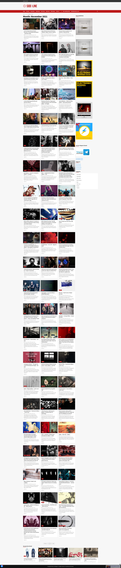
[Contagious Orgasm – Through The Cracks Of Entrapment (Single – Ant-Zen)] (31, 357)
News (24, 11)
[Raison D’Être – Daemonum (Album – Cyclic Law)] (66, 357)
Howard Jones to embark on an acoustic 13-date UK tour (65, 31)
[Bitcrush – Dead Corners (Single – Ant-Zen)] (66, 285)
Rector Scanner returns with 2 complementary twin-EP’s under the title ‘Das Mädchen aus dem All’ (66, 412)
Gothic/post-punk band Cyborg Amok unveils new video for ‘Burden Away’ (49, 270)
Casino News (79, 174)
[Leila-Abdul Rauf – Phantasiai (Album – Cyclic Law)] (31, 404)
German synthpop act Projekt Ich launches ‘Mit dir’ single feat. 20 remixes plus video (30, 199)
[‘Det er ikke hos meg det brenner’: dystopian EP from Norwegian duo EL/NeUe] (49, 47)
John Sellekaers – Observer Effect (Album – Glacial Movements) (66, 102)
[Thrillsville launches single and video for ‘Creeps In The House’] (31, 262)
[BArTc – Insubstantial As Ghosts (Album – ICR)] (49, 166)
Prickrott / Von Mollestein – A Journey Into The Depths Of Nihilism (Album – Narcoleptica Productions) (31, 246)
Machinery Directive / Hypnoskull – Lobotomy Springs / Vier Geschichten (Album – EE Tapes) (48, 102)
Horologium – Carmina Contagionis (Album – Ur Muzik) (31, 173)
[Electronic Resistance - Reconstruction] (84, 110)
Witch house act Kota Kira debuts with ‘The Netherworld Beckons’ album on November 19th (66, 459)
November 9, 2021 (68, 318)
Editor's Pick (63, 195)
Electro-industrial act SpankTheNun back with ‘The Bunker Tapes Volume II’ (66, 149)
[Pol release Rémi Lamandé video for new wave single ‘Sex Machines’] (30, 552)
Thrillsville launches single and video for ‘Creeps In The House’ (31, 270)
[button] (97, 11)
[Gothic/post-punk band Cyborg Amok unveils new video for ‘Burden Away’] (49, 262)
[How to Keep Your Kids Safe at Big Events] (66, 214)
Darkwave (48, 11)
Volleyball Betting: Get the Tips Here (48, 125)
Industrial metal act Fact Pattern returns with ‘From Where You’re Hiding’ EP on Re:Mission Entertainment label (48, 150)
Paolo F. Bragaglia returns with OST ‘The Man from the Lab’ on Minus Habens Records (48, 459)
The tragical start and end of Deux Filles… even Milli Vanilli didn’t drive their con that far (66, 506)
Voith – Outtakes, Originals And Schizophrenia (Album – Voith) (47, 435)
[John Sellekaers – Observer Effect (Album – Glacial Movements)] (66, 94)
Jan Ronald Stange (44, 58)
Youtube (78, 187)
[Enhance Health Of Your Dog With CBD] (49, 381)
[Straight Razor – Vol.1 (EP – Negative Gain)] (49, 237)
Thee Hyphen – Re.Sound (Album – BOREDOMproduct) (48, 293)
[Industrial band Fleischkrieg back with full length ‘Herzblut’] (31, 285)
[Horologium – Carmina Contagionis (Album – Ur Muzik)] (31, 166)
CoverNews (67, 566)
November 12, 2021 (33, 128)
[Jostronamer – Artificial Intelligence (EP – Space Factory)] (31, 498)
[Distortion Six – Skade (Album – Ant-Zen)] (31, 332)
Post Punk (43, 11)
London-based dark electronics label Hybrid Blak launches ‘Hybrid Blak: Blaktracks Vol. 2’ (31, 149)
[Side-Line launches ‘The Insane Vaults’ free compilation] (66, 521)
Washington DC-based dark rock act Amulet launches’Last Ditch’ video (31, 78)
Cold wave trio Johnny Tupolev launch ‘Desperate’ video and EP (65, 198)
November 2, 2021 (51, 531)
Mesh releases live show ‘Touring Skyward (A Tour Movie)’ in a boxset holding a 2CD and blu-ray (48, 223)
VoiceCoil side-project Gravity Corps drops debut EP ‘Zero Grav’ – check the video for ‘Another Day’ (66, 271)
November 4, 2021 (33, 484)
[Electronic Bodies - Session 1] (84, 89)
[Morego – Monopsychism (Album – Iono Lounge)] (49, 71)
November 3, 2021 (51, 485)
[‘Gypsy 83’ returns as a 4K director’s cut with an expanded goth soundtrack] (75, 552)
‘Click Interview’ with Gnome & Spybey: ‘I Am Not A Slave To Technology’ (47, 412)
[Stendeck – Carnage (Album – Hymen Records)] (66, 309)
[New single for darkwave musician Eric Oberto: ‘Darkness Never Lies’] (31, 47)
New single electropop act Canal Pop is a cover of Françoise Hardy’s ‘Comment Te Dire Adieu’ (66, 56)
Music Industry (79, 180)
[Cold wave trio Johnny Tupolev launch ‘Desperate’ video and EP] (66, 190)
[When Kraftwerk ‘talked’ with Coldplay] (31, 474)
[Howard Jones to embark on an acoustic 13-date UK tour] (66, 24)
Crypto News (79, 176)
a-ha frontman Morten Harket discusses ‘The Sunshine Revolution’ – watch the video (31, 32)
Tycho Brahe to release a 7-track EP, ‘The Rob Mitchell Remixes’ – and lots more (66, 483)
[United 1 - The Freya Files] (84, 26)
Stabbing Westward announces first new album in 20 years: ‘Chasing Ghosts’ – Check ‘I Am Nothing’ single (31, 317)
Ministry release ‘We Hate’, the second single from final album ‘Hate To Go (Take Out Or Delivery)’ (45, 559)
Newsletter (33, 11)
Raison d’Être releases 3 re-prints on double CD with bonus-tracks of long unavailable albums (31, 223)
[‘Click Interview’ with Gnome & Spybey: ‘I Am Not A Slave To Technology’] (49, 404)
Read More (42, 38)
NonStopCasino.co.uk (75, 11)
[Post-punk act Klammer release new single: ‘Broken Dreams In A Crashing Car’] (49, 474)
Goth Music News (78, 167)
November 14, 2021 (50, 80)
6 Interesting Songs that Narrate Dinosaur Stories (30, 102)
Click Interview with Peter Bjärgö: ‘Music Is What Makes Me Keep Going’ (31, 126)
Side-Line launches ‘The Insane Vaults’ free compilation (65, 529)
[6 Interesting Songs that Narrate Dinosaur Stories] (31, 94)
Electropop (53, 11)
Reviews (27, 11)
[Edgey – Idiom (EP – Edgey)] (66, 427)
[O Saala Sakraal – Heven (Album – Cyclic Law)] (66, 381)
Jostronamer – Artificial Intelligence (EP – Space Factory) (31, 505)
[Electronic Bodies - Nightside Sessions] (84, 68)
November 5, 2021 (33, 438)
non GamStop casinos (79, 158)
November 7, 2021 (33, 390)
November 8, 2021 (51, 343)
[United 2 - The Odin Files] (84, 47)
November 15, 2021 (50, 58)
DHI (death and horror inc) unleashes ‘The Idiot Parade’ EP (49, 529)
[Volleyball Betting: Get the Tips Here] (49, 118)
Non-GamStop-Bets (66, 11)
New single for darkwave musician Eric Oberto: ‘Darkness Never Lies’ (31, 55)
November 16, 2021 (51, 33)
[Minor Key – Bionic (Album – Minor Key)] (66, 71)
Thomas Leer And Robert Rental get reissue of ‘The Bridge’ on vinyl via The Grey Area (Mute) (66, 127)
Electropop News (78, 168)
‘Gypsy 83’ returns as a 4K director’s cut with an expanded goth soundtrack (75, 559)
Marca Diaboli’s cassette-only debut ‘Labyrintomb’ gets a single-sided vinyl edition (90, 559)
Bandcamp (38, 11)
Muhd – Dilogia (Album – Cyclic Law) (31, 388)
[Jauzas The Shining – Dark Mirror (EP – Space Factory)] (49, 498)
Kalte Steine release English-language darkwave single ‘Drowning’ (60, 559)
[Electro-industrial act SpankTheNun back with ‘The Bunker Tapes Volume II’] (66, 141)
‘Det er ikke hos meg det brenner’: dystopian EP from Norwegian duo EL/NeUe (48, 56)
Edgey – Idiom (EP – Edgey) (64, 434)
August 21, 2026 (33, 560)
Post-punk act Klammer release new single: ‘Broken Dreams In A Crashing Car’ (49, 483)
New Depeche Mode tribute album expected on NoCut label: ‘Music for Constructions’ (48, 341)
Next (53, 543)
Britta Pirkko (41, 561)
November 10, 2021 (69, 248)
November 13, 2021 (33, 103)
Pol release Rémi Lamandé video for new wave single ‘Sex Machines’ (30, 559)
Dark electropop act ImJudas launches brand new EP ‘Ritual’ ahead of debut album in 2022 (30, 436)
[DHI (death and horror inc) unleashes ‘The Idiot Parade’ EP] (49, 521)
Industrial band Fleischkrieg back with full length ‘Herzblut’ (31, 293)
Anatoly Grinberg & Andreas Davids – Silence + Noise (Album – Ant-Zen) (48, 365)
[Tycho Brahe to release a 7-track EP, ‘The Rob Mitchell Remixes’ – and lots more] (66, 474)
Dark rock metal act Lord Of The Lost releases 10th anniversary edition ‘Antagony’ (49, 317)
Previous (45, 543)
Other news (25, 98)
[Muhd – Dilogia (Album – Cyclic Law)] (31, 381)
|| (61, 11)
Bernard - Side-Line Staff (45, 33)
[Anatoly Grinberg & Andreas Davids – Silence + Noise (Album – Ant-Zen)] (49, 357)
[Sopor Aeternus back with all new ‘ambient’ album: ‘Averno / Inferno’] (49, 24)
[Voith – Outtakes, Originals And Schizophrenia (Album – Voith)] (49, 427)
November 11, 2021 (69, 178)
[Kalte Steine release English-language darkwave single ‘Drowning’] (60, 552)
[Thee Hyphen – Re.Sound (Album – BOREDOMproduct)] (49, 285)
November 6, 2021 (51, 391)
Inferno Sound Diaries (44, 80)
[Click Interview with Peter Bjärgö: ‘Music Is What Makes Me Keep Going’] (31, 118)
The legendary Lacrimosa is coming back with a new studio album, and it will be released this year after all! (31, 459)
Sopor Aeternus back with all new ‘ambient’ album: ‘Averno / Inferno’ (48, 31)
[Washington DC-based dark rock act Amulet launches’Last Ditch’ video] (31, 71)
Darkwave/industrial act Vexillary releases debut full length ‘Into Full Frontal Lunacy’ (66, 246)
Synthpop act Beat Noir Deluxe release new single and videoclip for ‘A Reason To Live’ (48, 199)
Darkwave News (78, 165)
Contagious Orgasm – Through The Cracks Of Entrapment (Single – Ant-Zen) (31, 366)
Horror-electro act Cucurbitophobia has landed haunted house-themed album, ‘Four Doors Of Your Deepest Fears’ (66, 341)
